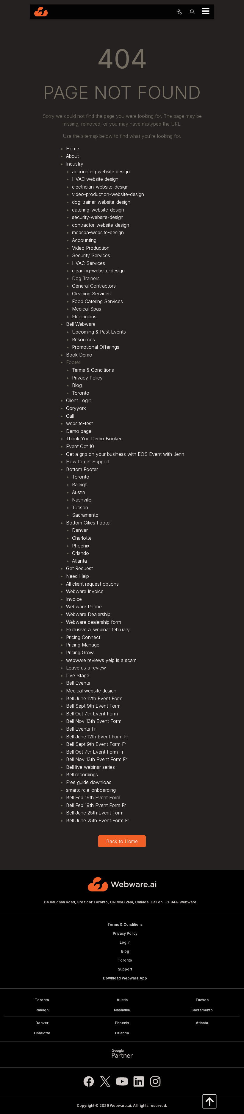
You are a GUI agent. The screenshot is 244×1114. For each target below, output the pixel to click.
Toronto (80, 393)
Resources (83, 339)
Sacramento (85, 515)
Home (72, 149)
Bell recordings (82, 774)
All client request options (92, 584)
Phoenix (81, 546)
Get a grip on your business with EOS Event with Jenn (125, 454)
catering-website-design (98, 210)
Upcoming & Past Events (99, 332)
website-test (79, 423)
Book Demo (79, 355)
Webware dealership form (93, 622)
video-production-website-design (108, 194)
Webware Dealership (88, 614)
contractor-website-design (100, 225)
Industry (74, 164)
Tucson (80, 507)
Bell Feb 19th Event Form (93, 797)
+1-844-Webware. (181, 902)
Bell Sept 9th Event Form (93, 706)
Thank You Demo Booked (94, 439)
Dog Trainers (86, 278)
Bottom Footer (82, 469)
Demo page (78, 431)
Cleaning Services (91, 294)
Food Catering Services (97, 301)
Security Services (91, 255)
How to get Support (88, 462)
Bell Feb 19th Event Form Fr (96, 805)
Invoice (74, 599)
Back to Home (122, 841)
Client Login (78, 400)
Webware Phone (84, 607)
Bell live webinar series (90, 767)
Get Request (79, 568)
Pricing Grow (80, 652)
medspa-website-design (98, 232)
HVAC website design (95, 179)
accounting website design (101, 172)
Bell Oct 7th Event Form (92, 714)
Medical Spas (86, 309)
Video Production (91, 248)
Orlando (80, 553)
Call (70, 416)
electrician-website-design (100, 187)
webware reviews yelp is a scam (101, 660)
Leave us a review (86, 668)
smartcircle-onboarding (91, 790)
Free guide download (89, 782)
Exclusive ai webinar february (98, 629)
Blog (77, 385)
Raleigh (79, 484)
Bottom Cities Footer (88, 523)
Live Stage (77, 675)
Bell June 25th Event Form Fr (97, 820)
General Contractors (94, 286)
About (72, 156)
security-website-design (97, 217)
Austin (78, 492)
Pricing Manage (82, 645)
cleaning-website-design (98, 271)
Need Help (77, 576)
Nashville (81, 500)
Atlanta (79, 561)
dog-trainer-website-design (101, 202)
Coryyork (76, 408)
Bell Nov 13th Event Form (93, 721)
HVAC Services (88, 263)
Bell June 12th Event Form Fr (97, 737)
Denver (80, 530)
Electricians (84, 317)
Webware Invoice (85, 591)
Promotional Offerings (95, 347)
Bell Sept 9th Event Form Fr (96, 744)
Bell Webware (81, 324)
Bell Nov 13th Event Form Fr (96, 759)
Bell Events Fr (81, 729)
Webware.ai (120, 1105)
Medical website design (91, 691)
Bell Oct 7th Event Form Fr (94, 752)
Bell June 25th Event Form (94, 813)
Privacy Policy (87, 378)
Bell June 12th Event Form (94, 698)
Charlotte (82, 538)
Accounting (84, 240)
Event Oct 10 (80, 446)
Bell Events (78, 683)
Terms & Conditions (93, 370)
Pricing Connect (83, 637)
